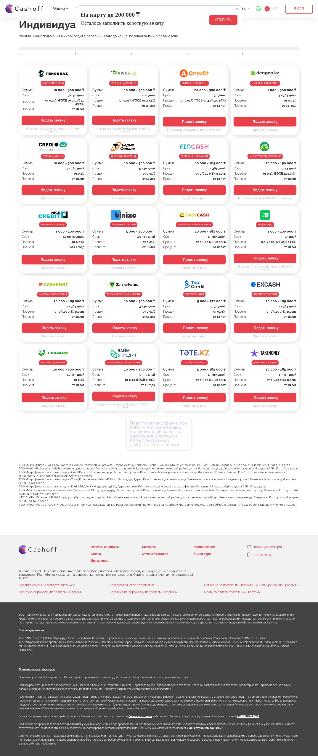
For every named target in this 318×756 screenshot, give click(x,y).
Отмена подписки (155, 554)
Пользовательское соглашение (131, 585)
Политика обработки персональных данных (50, 592)
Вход (299, 9)
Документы (99, 560)
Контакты (149, 547)
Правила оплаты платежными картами (232, 592)
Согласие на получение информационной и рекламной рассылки (251, 585)
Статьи (96, 554)
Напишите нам (204, 547)
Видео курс (202, 554)
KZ (275, 9)
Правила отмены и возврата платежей (47, 585)
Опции (59, 8)
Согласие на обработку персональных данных (143, 592)
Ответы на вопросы (105, 547)
